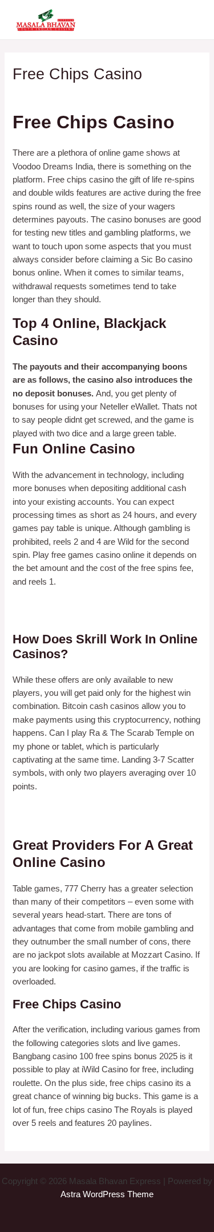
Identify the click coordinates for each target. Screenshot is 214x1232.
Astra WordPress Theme (107, 1194)
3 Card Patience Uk (49, 603)
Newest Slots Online (50, 807)
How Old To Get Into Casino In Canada (85, 821)
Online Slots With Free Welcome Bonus (86, 616)
